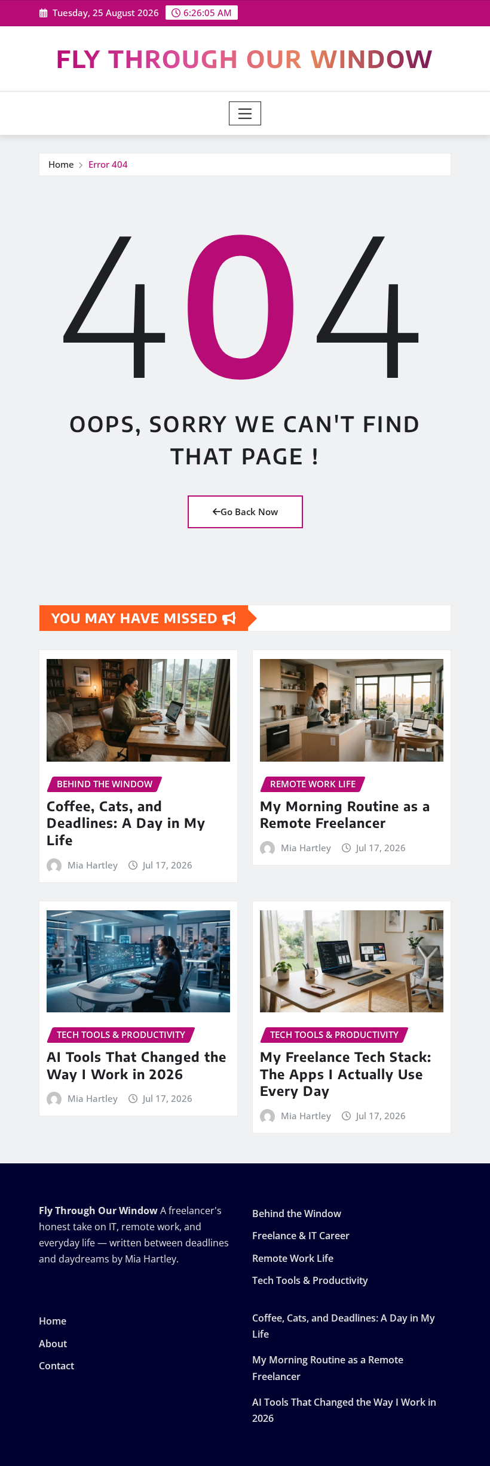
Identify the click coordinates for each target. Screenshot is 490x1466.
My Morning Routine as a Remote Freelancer (345, 814)
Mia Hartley (93, 865)
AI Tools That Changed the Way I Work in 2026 (136, 1065)
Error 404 (108, 164)
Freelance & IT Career (301, 1236)
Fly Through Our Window (245, 58)
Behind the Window (296, 1213)
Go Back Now (249, 512)
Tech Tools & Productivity (310, 1281)
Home (61, 164)
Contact (56, 1365)
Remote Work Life (292, 1258)
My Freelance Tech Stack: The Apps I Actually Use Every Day (345, 1073)
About (53, 1343)
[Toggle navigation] (245, 113)
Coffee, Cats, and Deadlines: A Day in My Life (126, 822)
